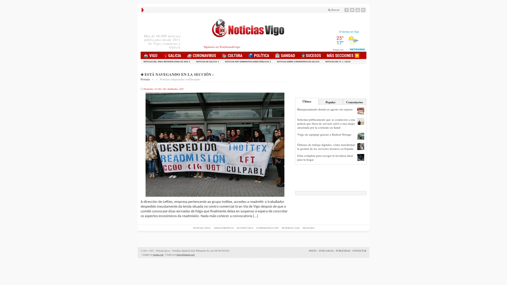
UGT (181, 89)
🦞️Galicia (172, 55)
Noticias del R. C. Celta (338, 62)
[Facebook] (347, 10)
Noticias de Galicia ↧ (207, 62)
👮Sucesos (311, 55)
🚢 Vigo (150, 55)
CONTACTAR (359, 250)
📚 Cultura (232, 55)
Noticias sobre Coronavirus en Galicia (298, 62)
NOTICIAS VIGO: (202, 228)
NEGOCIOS (308, 228)
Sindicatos (172, 89)
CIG (164, 89)
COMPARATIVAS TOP (267, 228)
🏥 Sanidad (285, 55)
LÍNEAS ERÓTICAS (224, 228)
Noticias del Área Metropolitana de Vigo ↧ (167, 62)
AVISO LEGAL (326, 250)
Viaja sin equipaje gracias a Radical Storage (324, 134)
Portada (145, 79)
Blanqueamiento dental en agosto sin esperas (325, 109)
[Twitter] (352, 10)
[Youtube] (358, 10)
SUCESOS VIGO (245, 228)
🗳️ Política (258, 55)
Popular (331, 102)
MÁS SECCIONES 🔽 (343, 55)
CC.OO (157, 89)
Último (306, 101)
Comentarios (354, 102)
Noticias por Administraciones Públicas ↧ (248, 62)
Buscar (335, 10)
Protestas (148, 89)
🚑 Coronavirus (201, 55)
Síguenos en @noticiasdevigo (222, 47)
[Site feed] (363, 10)
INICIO (312, 250)
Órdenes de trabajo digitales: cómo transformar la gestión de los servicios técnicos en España (326, 147)
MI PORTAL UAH (290, 228)
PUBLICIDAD (343, 250)
